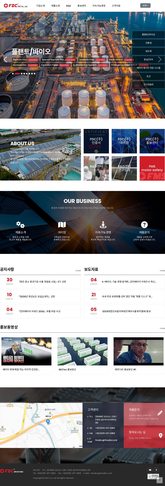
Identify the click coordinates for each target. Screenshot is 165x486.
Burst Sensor (121, 59)
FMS (152, 168)
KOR (145, 5)
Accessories (25, 65)
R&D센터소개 (96, 168)
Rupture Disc (25, 59)
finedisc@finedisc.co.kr (101, 473)
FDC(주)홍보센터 (152, 141)
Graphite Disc (91, 59)
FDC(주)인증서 (96, 141)
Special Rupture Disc (58, 59)
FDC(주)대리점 (124, 141)
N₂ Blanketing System (90, 65)
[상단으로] (159, 480)
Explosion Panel (54, 65)
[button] (13, 73)
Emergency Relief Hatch (129, 65)
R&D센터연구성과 (124, 168)
